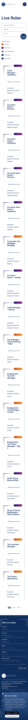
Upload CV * (4, 652)
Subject (3, 645)
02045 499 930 (5, 688)
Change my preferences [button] (12, 716)
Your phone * (4, 639)
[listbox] (14, 648)
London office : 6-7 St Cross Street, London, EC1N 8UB (14, 681)
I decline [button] (15, 713)
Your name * (4, 626)
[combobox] (12, 33)
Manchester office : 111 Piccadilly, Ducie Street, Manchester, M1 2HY (12, 684)
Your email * (4, 633)
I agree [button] (8, 713)
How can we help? (6, 658)
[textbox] (12, 33)
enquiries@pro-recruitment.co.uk (9, 686)
